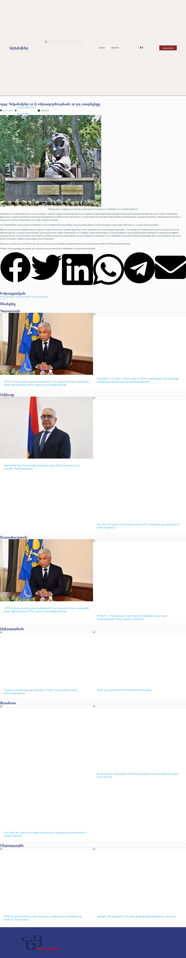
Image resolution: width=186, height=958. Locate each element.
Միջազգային (12, 845)
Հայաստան (8, 110)
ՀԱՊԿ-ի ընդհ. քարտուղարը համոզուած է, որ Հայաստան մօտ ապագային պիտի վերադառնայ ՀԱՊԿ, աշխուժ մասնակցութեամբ (46, 383)
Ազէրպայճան (12, 628)
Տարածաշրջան (13, 537)
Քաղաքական (23, 113)
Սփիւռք (7, 394)
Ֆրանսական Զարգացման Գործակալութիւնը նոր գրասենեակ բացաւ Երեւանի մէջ (137, 775)
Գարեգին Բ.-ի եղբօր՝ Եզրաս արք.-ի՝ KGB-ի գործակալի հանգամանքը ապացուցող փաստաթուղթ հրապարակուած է (138, 380)
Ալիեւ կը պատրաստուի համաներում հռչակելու (125, 690)
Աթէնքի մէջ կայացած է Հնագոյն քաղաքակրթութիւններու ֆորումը (136, 916)
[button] (15, 268)
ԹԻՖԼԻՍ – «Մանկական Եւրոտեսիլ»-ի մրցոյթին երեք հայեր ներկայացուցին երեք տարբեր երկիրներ (132, 617)
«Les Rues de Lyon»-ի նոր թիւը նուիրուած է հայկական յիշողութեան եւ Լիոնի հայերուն (138, 525)
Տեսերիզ (115, 48)
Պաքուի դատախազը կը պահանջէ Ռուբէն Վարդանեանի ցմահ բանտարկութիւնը (40, 691)
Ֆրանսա (8, 702)
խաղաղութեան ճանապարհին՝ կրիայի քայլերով (24, 296)
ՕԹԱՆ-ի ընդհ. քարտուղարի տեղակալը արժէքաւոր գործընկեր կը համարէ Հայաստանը (42, 917)
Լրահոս (102, 48)
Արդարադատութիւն (26, 107)
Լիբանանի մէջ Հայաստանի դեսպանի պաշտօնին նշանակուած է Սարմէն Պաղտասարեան (42, 466)
